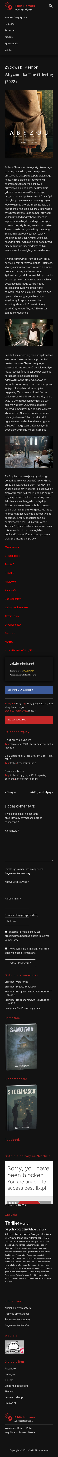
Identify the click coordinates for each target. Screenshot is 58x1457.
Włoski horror (34, 1268)
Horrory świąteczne (41, 1272)
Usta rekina (22, 981)
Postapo (19, 1275)
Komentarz (12, 830)
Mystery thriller (32, 1252)
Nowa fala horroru (12, 1265)
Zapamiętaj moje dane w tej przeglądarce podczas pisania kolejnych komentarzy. (27, 936)
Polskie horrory (44, 1252)
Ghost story (37, 1229)
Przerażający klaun (26, 986)
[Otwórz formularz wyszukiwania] (50, 5)
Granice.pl (10, 1403)
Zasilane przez (16, 671)
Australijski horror (43, 1262)
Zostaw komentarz (17, 720)
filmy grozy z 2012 (19, 744)
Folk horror (23, 1265)
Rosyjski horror (10, 1268)
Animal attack (21, 1255)
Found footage (18, 1272)
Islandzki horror (11, 1278)
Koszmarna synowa (18, 739)
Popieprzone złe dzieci (35, 1255)
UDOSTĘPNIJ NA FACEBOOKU (20, 690)
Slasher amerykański (30, 1248)
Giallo (10, 1272)
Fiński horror (29, 1272)
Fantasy (34, 1258)
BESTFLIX (22, 1205)
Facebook (10, 1368)
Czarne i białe (14, 771)
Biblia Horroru (25, 5)
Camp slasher (10, 1275)
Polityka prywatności (17, 1313)
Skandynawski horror (13, 1258)
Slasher (30, 1245)
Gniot (40, 1248)
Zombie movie (10, 1255)
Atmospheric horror (17, 1234)
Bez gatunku (38, 1234)
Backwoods (21, 1278)
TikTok (9, 1380)
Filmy (18, 703)
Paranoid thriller (23, 1268)
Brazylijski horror (36, 1275)
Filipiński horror (45, 1278)
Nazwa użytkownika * (17, 881)
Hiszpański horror (13, 1248)
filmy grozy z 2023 (36, 703)
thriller (32, 744)
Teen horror (32, 1265)
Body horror (25, 1258)
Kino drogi (9, 1282)
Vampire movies (20, 1252)
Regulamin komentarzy (17, 873)
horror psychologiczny (26, 779)
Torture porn (9, 1262)
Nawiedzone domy (20, 1238)
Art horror (25, 1275)
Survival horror (23, 1241)
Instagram (10, 1374)
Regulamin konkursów (17, 1325)
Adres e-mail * (13, 898)
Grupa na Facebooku (16, 1385)
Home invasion (29, 1262)
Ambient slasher (32, 1278)
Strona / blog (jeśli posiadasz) (21, 915)
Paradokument (40, 1245)
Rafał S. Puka (24, 1428)
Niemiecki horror (43, 1265)
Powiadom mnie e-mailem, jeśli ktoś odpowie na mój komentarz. (27, 950)
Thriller (12, 1223)
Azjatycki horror (37, 1241)
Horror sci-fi (36, 1238)
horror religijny (18, 707)
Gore (14, 1241)
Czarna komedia (19, 1245)
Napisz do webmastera (18, 1308)
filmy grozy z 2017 (26, 775)
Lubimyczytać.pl (14, 1397)
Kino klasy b (19, 1262)
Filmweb (9, 1391)
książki (46, 1275)
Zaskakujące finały (44, 1258)
